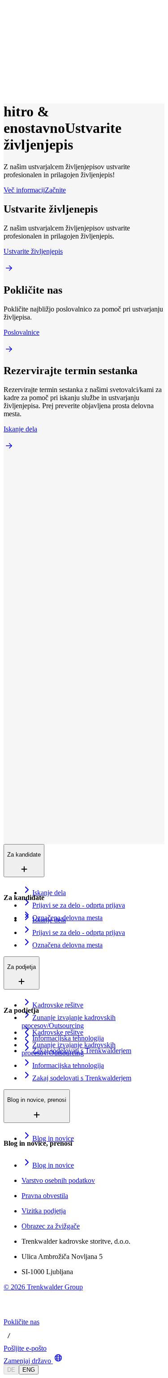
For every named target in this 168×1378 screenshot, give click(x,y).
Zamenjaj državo (27, 1361)
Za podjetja (39, 49)
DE (11, 1369)
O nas (33, 58)
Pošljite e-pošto (25, 1348)
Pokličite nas (21, 1322)
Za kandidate (42, 39)
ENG (28, 1369)
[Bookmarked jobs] (9, 78)
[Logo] (37, 15)
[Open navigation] (7, 26)
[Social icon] (13, 1314)
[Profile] (11, 88)
